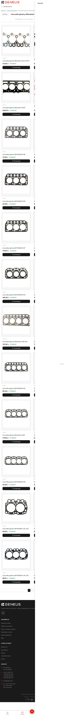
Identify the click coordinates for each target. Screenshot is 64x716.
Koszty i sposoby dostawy (8, 629)
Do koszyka (17, 67)
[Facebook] (3, 613)
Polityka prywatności (6, 626)
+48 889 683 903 (8, 676)
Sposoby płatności (6, 635)
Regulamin (26, 696)
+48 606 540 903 (7, 6)
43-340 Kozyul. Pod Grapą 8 (7, 668)
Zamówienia (4, 650)
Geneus (3, 10)
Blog (2, 638)
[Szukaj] (32, 711)
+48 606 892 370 (8, 677)
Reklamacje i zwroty (6, 632)
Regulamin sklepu (6, 623)
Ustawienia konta (5, 656)
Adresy (3, 653)
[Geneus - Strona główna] (10, 2)
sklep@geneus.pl (8, 680)
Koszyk (3, 659)
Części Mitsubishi (12, 10)
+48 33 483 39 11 (8, 672)
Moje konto (4, 647)
